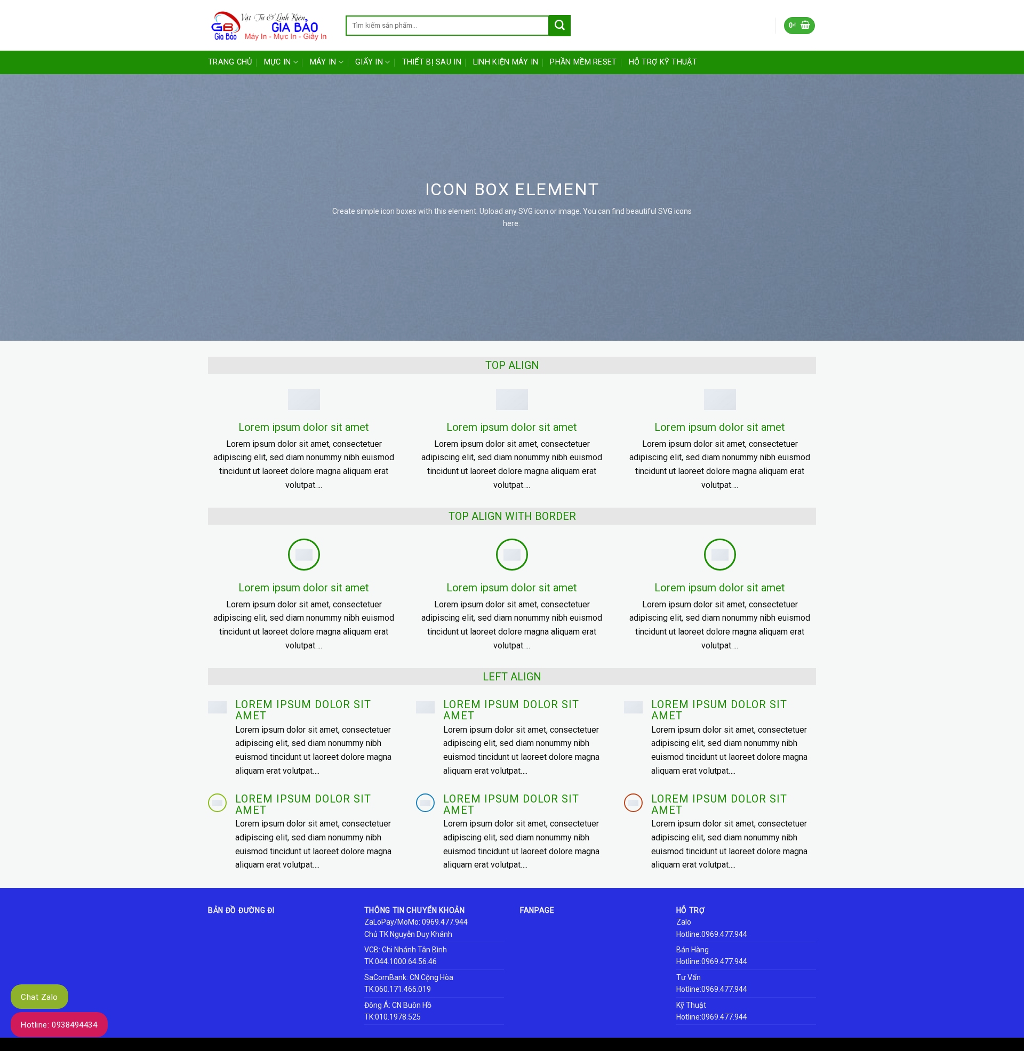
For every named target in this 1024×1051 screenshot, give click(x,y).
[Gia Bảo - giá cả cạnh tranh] (269, 25)
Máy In (323, 62)
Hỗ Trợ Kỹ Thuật (663, 62)
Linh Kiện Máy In (506, 62)
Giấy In (369, 62)
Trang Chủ (230, 62)
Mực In (277, 62)
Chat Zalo (39, 997)
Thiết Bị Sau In (431, 62)
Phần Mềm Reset (583, 62)
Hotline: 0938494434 (59, 1025)
